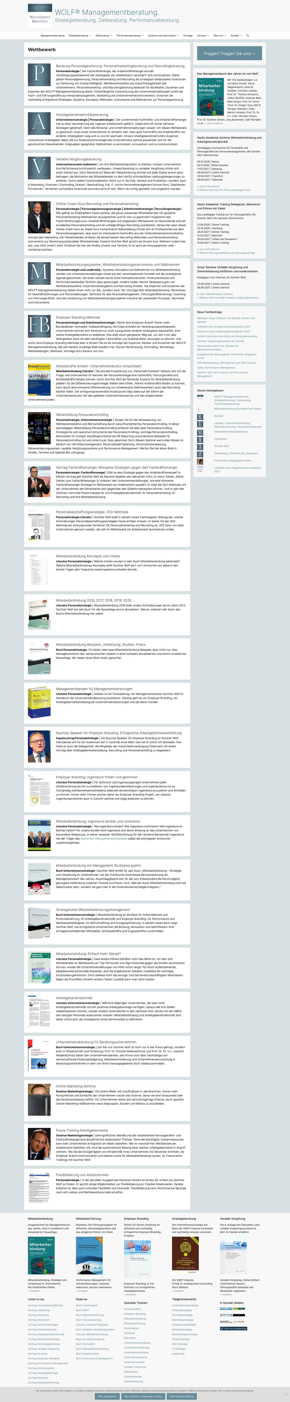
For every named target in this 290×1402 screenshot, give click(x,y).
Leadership (178, 1353)
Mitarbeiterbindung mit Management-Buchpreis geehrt (98, 865)
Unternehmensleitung (136, 1352)
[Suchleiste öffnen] (247, 35)
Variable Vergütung (135, 1366)
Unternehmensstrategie (185, 1305)
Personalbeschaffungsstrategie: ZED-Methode (92, 512)
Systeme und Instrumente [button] (162, 35)
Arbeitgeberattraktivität (74, 998)
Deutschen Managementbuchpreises (104, 838)
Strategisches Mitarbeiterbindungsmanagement (93, 910)
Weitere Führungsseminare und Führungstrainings (227, 252)
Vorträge (188, 35)
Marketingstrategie (183, 1319)
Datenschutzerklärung (182, 1396)
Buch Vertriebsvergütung (90, 1339)
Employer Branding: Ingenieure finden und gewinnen (97, 777)
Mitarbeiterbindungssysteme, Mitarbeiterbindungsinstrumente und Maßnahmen (118, 265)
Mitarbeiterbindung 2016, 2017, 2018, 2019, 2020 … (95, 600)
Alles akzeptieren (107, 1396)
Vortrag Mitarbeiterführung (43, 1382)
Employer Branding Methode (78, 317)
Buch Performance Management (94, 1358)
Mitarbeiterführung (134, 1323)
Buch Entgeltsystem (87, 1353)
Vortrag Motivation (39, 1319)
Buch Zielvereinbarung (88, 1319)
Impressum (220, 438)
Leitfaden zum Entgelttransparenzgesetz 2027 (223, 326)
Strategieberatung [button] (78, 35)
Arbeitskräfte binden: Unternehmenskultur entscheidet (98, 366)
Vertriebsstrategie (182, 1314)
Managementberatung (52, 35)
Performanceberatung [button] (128, 35)
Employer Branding (135, 1313)
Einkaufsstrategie (182, 1329)
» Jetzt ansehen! (213, 123)
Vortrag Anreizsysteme (41, 1368)
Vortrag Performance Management (48, 1363)
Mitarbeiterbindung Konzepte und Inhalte (88, 556)
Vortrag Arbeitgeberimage (43, 1372)
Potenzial (129, 1333)
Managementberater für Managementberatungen (94, 689)
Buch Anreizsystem (87, 1305)
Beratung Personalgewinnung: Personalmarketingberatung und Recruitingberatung (120, 66)
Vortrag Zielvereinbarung (42, 1329)
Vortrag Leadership (39, 1310)
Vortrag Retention (38, 1377)
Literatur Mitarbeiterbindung (92, 1334)
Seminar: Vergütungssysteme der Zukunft (220, 341)
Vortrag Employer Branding (43, 1358)
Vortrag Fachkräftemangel (43, 1324)
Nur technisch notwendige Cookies (143, 1396)
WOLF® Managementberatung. (107, 12)
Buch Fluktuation (85, 1343)
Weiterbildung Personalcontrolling (82, 415)
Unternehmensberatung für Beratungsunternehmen (96, 1042)
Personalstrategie (182, 1310)
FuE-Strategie (180, 1343)
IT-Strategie (178, 1348)
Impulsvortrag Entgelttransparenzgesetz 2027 (223, 331)
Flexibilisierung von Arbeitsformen (82, 1175)
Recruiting (129, 1337)
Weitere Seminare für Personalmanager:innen (224, 189)
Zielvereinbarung (133, 1381)
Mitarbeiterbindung (135, 1318)
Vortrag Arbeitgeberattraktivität (46, 1334)
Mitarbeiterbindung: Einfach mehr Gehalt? (88, 954)
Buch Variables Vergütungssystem (95, 1329)
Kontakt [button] (235, 35)
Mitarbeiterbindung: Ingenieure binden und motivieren (98, 821)
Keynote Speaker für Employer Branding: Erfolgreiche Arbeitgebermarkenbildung (119, 733)
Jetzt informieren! (209, 186)
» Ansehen (34, 1290)
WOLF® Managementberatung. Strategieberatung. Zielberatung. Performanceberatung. (232, 400)
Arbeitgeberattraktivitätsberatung (82, 115)
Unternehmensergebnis (137, 1342)
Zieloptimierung (133, 1376)
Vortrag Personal (37, 1353)
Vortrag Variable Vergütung (43, 1348)
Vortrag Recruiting (38, 1314)
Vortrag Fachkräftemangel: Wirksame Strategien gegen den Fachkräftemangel (116, 467)
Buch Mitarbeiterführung (90, 1314)
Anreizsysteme (132, 1308)
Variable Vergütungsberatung (78, 159)
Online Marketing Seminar (76, 1086)
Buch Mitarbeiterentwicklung (92, 1348)
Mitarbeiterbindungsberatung (231, 431)
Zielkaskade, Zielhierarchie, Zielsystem (236, 453)
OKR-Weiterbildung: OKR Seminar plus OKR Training (226, 362)
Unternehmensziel (134, 1362)
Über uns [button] (218, 35)
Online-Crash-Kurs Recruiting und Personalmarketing (97, 204)
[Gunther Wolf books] (239, 1322)
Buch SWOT (82, 1310)
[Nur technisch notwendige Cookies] (286, 1394)
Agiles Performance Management (216, 367)
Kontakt (218, 415)
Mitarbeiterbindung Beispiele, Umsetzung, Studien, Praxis (100, 644)
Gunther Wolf (221, 446)
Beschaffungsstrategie (185, 1334)
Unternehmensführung (136, 1347)
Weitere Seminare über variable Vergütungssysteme (228, 297)
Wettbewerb (131, 1371)
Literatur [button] (201, 35)
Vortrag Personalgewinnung (44, 1343)
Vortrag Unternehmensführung (45, 1305)
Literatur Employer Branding (92, 1324)
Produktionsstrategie (184, 1324)
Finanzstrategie (181, 1339)
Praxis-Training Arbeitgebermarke (82, 1130)
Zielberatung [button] (102, 35)
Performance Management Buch (232, 460)
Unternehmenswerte (135, 1357)
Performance (131, 1328)
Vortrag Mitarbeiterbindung (43, 1339)
